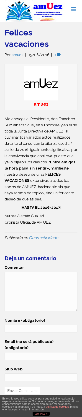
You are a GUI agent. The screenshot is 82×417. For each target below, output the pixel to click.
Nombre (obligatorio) (25, 320)
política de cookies (57, 406)
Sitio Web (14, 369)
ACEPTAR (41, 414)
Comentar (14, 267)
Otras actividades (44, 237)
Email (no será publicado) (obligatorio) (29, 344)
